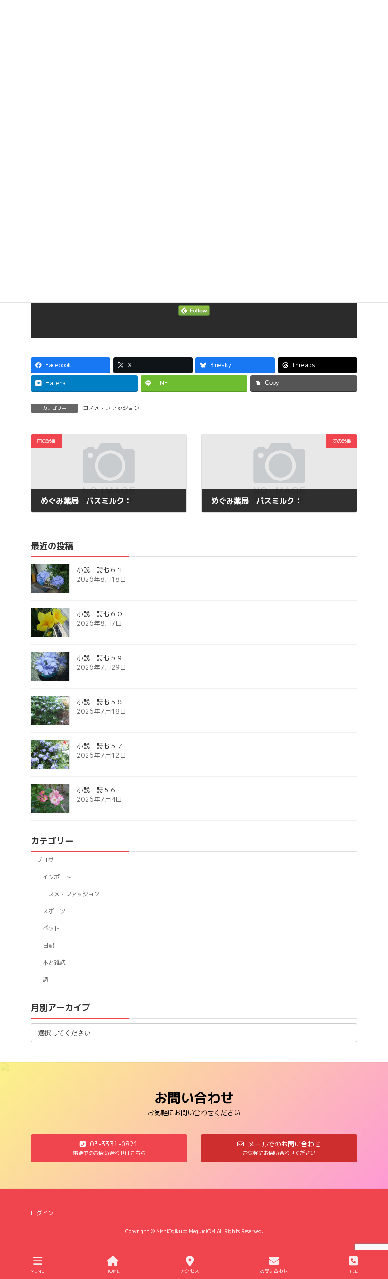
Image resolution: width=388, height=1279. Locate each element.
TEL (353, 1271)
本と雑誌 (54, 962)
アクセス (189, 1271)
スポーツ (54, 911)
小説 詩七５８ (100, 701)
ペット (51, 928)
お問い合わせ (274, 1271)
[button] (109, 1148)
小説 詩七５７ (100, 745)
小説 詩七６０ (100, 613)
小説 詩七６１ (100, 569)
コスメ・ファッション (111, 408)
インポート (57, 877)
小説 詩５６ (96, 789)
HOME (113, 1271)
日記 (48, 945)
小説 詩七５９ (100, 657)
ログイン (42, 1213)
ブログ (44, 860)
